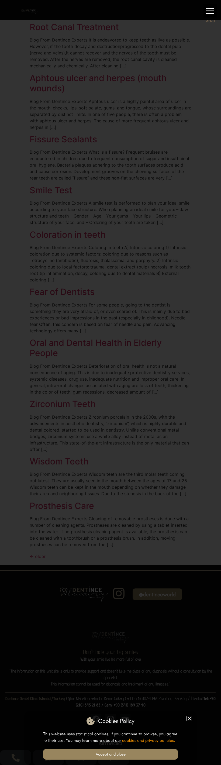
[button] (210, 11)
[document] (110, 382)
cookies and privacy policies (148, 740)
